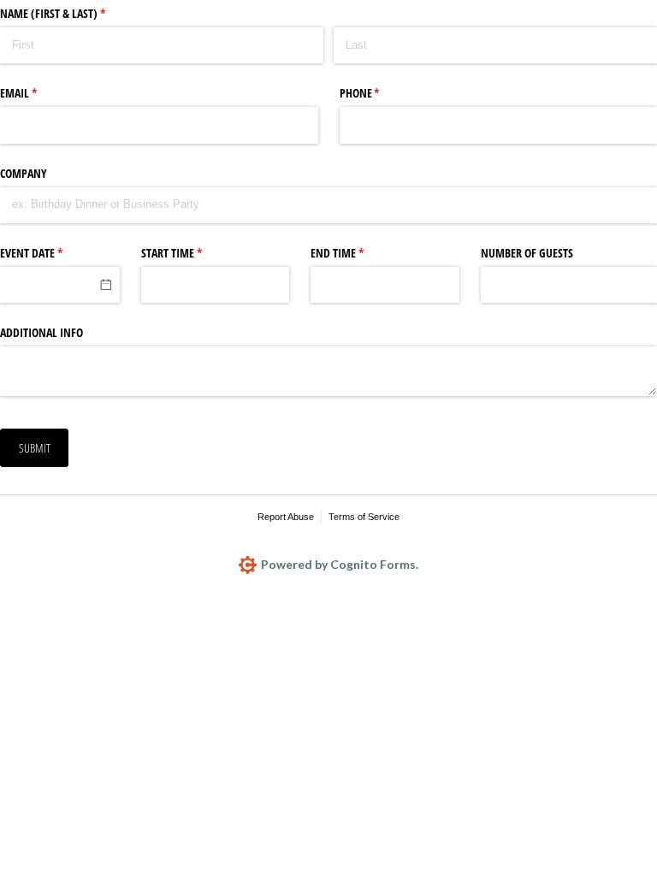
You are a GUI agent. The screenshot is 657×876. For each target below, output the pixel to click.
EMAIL (38, 93)
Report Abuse (285, 517)
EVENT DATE (51, 253)
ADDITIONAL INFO (41, 332)
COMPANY (23, 173)
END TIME (357, 253)
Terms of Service (364, 517)
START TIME (191, 253)
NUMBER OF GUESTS (527, 253)
